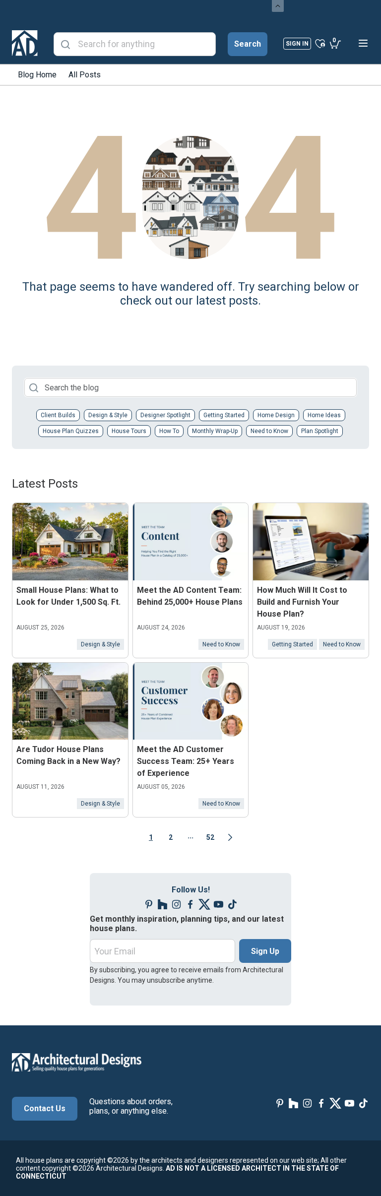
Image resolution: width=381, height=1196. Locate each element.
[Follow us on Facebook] (190, 904)
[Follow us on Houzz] (163, 904)
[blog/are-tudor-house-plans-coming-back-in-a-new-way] (70, 701)
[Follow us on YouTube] (218, 904)
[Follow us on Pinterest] (149, 904)
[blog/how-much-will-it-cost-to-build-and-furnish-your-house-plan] (311, 541)
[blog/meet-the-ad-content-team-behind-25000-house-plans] (191, 541)
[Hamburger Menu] (363, 43)
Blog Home (37, 74)
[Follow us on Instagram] (177, 904)
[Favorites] (320, 43)
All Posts (84, 74)
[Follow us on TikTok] (232, 904)
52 (210, 837)
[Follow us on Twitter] (204, 904)
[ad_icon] (25, 43)
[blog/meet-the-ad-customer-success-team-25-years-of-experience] (191, 701)
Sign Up (265, 951)
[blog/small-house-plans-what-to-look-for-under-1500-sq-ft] (70, 541)
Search (247, 44)
